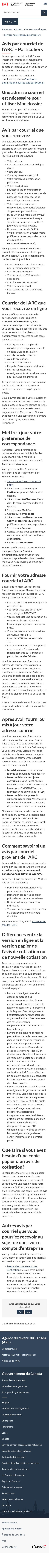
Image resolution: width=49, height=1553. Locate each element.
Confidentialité (9, 1546)
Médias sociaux (9, 1522)
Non (28, 1312)
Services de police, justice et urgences (20, 1463)
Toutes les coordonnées (14, 1380)
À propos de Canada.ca (13, 1534)
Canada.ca (7, 29)
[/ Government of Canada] (18, 3)
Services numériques (35, 29)
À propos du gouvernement (15, 1392)
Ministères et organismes (14, 1386)
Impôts (18, 29)
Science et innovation (12, 1487)
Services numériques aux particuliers (22, 34)
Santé (5, 1432)
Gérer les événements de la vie (17, 1511)
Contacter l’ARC (9, 1348)
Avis (4, 1540)
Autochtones (8, 1493)
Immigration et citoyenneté (15, 1408)
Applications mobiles (12, 1528)
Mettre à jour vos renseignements (19, 1354)
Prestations (7, 1426)
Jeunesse (6, 1505)
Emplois (6, 1402)
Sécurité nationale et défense (16, 1451)
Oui (20, 1312)
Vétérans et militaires (12, 1499)
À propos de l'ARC (11, 1360)
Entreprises (7, 1420)
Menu (11, 21)
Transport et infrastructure (15, 1469)
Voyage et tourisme (11, 1414)
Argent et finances (11, 1481)
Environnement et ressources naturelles (22, 1444)
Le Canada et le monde (13, 1475)
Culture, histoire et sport (14, 1457)
